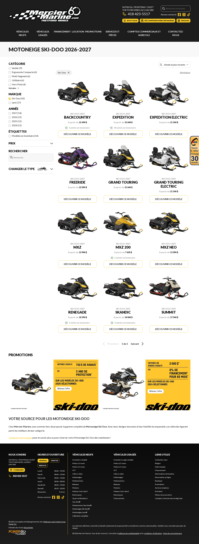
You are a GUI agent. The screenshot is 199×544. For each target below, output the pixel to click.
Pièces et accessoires (163, 495)
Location (78, 31)
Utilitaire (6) (18, 80)
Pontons (75, 488)
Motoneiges (77, 477)
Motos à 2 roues (78, 467)
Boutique (158, 481)
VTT (74, 470)
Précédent (113, 343)
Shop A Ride (28, 527)
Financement (62, 31)
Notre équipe (160, 467)
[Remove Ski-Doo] (68, 72)
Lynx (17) (16, 102)
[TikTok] (188, 14)
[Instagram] (184, 14)
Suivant (135, 343)
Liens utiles (162, 454)
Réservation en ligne (163, 477)
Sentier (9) (17, 68)
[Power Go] (38, 532)
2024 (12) (17, 125)
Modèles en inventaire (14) (25, 135)
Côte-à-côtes (77, 474)
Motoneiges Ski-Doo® (81, 509)
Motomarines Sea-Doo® (81, 505)
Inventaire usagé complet (123, 460)
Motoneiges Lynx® (79, 512)
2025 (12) (17, 121)
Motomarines (77, 481)
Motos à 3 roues (78, 463)
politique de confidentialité (128, 533)
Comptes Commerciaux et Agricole (168, 498)
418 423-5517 (139, 14)
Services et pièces (162, 488)
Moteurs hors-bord (79, 491)
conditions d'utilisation (153, 533)
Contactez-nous (161, 460)
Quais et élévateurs (80, 498)
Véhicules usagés (125, 454)
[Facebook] (179, 14)
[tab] (43, 461)
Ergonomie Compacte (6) (24, 72)
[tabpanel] (51, 481)
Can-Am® (76, 502)
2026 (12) (17, 117)
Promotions (93, 31)
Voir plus (12, 88)
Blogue (158, 463)
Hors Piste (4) (19, 84)
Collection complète (80, 516)
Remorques (77, 495)
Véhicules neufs (82, 454)
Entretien (158, 491)
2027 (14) (17, 113)
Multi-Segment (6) (21, 76)
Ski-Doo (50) (18, 98)
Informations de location (164, 474)
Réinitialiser (185, 72)
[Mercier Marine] (45, 14)
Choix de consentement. (172, 533)
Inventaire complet (79, 460)
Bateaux (75, 484)
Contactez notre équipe (20, 437)
